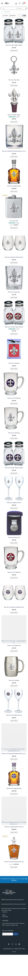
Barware (3, 893)
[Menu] (2, 3)
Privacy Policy (19, 897)
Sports (19, 889)
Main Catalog (5, 906)
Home (2, 12)
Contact (5, 897)
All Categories (19, 8)
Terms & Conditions (11, 897)
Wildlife (3, 889)
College (3, 904)
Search (26, 8)
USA (23, 889)
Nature (11, 889)
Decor (13, 893)
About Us (6, 899)
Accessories (18, 893)
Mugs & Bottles (8, 893)
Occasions (23, 893)
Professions (15, 889)
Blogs (10, 899)
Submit (15, 923)
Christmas (7, 889)
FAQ (2, 897)
